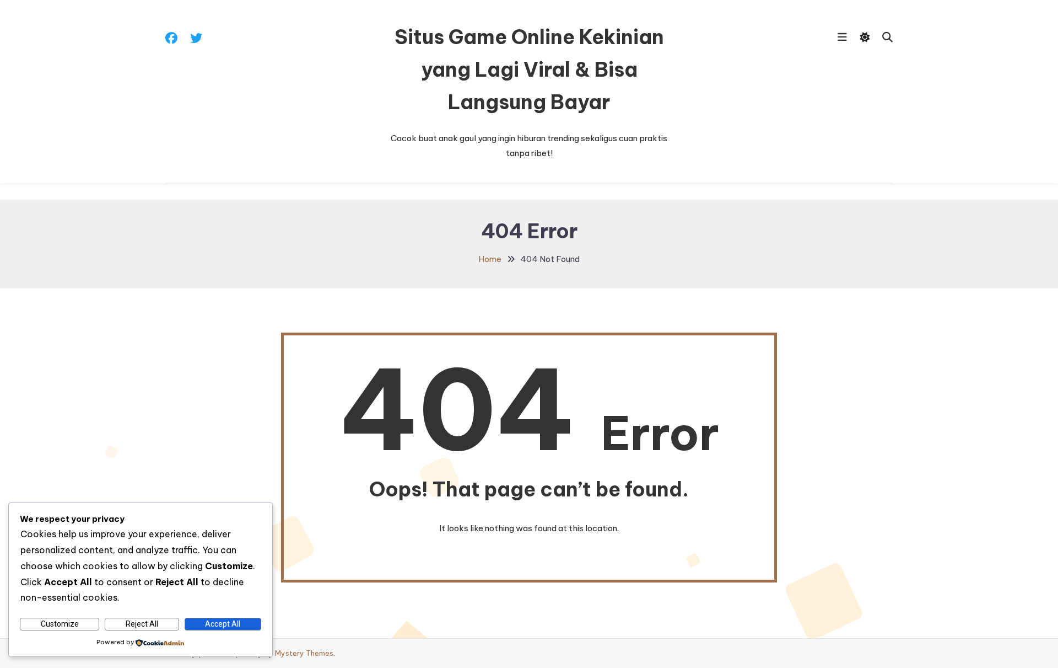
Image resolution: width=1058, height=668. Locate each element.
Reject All (142, 623)
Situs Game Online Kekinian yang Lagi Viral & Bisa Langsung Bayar (529, 69)
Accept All (222, 623)
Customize (60, 623)
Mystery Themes (304, 653)
